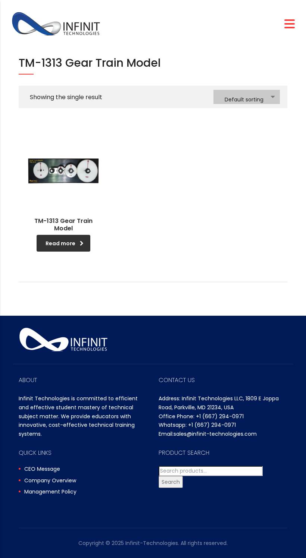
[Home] (56, 23)
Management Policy (50, 492)
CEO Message (42, 469)
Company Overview (50, 480)
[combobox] (246, 97)
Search (171, 482)
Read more (60, 243)
